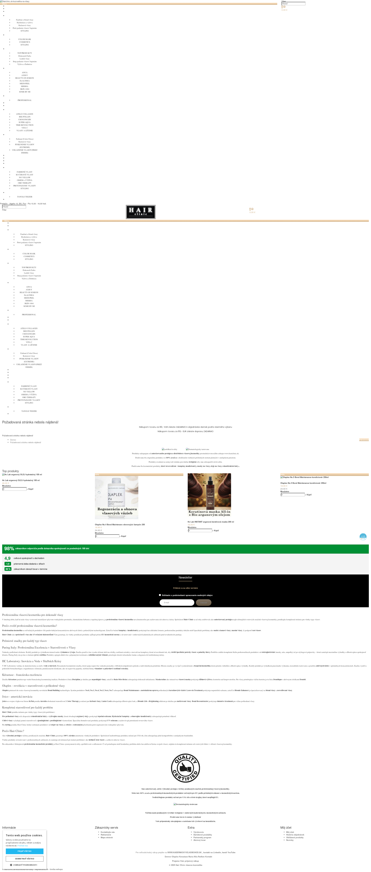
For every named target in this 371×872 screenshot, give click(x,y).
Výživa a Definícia (24, 64)
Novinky (289, 840)
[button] (24, 864)
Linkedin (217, 852)
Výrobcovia (198, 832)
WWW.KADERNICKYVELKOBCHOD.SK (184, 852)
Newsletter (185, 577)
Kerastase (183, 857)
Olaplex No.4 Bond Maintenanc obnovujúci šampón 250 (120, 524)
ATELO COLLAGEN (24, 114)
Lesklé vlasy (25, 58)
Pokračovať (364, 439)
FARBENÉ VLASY (24, 172)
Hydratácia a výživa (25, 22)
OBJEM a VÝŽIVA (24, 180)
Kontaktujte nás (108, 832)
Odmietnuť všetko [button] (24, 858)
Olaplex (175, 857)
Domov (13, 439)
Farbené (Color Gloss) (24, 139)
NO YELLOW (24, 177)
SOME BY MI (24, 91)
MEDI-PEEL (25, 83)
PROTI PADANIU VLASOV (24, 185)
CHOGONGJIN (24, 119)
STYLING (25, 30)
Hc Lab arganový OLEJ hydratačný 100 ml (21, 480)
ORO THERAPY (24, 183)
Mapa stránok (107, 837)
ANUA (25, 72)
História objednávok (295, 834)
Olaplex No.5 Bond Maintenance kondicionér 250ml (303, 483)
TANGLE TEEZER (24, 196)
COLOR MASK (24, 39)
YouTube (231, 852)
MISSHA (24, 86)
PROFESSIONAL (25, 100)
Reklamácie (106, 834)
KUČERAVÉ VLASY (24, 174)
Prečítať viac (23, 845)
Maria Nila (192, 857)
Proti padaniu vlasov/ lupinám (25, 28)
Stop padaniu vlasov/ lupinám (25, 61)
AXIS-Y (24, 75)
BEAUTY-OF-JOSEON (24, 78)
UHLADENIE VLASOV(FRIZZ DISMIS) (24, 151)
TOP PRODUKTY (24, 53)
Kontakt (208, 857)
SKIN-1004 (24, 89)
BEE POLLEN (24, 116)
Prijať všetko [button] (24, 851)
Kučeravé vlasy (25, 25)
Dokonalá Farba (24, 56)
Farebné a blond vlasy (24, 19)
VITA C (25, 127)
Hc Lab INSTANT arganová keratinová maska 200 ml (211, 521)
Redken (201, 857)
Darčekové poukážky (202, 834)
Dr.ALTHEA (25, 80)
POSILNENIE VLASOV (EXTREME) (24, 145)
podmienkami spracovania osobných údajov (193, 595)
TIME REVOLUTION (24, 125)
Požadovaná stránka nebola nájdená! (25, 442)
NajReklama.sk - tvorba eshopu (49, 869)
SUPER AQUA (25, 122)
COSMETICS (24, 42)
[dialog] (24, 849)
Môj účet (290, 832)
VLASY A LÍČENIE (25, 130)
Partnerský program (202, 837)
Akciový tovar (199, 840)
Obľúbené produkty (294, 837)
